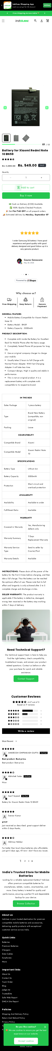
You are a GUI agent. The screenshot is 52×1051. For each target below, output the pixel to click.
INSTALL (47, 5)
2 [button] (25, 861)
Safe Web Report (9, 997)
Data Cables (7, 953)
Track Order (7, 981)
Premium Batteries (10, 946)
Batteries (6, 942)
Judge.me (6, 989)
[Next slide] (47, 107)
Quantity (5, 172)
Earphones (7, 957)
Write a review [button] (26, 731)
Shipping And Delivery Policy (15, 1014)
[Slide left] (7, 13)
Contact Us (7, 978)
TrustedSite (7, 993)
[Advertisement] (26, 53)
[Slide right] (45, 13)
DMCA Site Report (10, 1001)
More (4, 961)
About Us (6, 974)
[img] (8, 748)
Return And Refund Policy (13, 1018)
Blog (4, 985)
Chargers (6, 950)
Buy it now (26, 195)
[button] (3, 21)
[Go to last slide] (5, 107)
